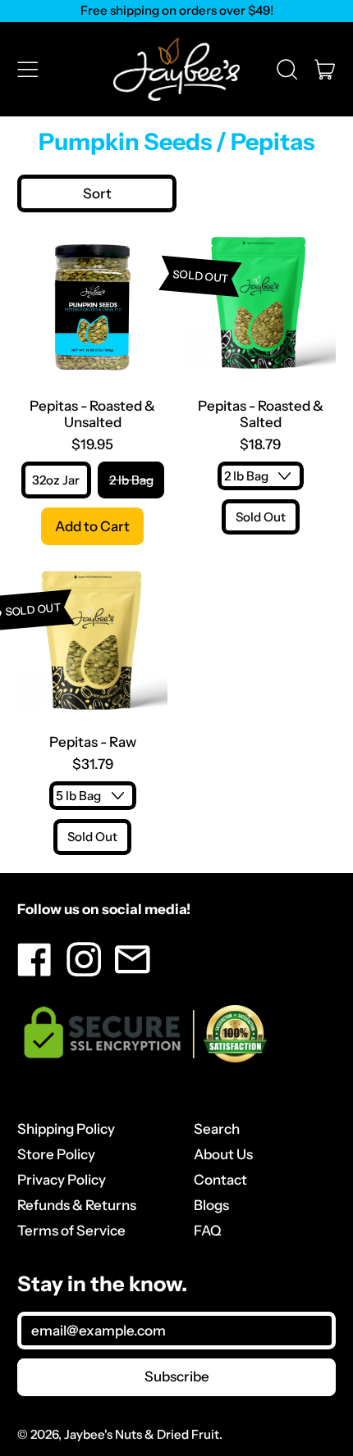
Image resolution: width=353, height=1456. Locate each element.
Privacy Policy (61, 1180)
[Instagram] (84, 971)
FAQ (208, 1230)
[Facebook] (35, 971)
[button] (287, 69)
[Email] (132, 971)
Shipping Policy (66, 1129)
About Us (223, 1154)
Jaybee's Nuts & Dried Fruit (141, 1434)
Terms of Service (71, 1230)
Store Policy (56, 1154)
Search (217, 1129)
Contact (220, 1180)
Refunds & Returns (76, 1205)
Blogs (211, 1205)
